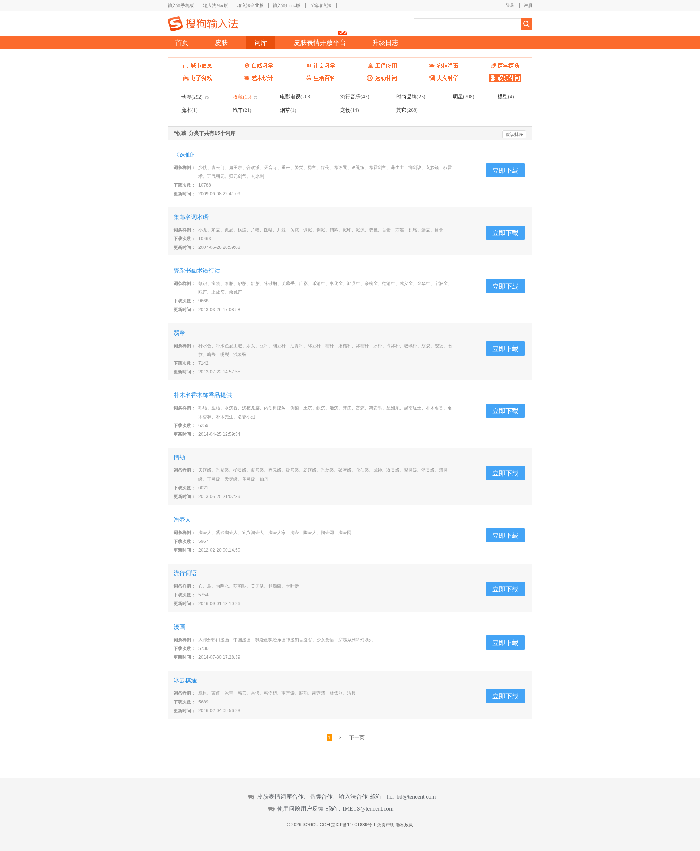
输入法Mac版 (215, 5)
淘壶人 (182, 520)
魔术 (189, 110)
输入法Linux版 (286, 5)
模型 (506, 96)
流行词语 (185, 573)
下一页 (357, 737)
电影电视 (296, 96)
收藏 (242, 97)
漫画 (179, 627)
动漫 (192, 97)
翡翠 (179, 333)
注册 (528, 5)
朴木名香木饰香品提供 (203, 395)
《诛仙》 (185, 155)
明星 (463, 96)
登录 (510, 5)
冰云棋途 (185, 680)
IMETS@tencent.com (368, 808)
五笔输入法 (320, 5)
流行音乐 (354, 96)
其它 (407, 110)
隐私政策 (404, 824)
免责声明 (385, 824)
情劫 (179, 457)
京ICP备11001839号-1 (353, 824)
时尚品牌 (410, 96)
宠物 (349, 110)
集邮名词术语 (191, 217)
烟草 (288, 110)
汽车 (242, 110)
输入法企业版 (250, 5)
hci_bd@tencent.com (411, 796)
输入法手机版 (181, 5)
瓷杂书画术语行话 (197, 270)
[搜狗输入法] (203, 23)
